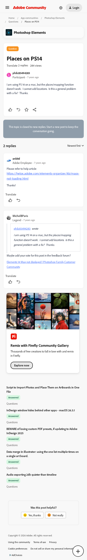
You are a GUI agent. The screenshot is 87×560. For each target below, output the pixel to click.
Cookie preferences (17, 548)
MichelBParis (20, 215)
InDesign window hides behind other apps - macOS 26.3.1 (40, 410)
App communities (29, 17)
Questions (13, 21)
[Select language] (61, 7)
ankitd (16, 158)
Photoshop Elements (55, 17)
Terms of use (39, 542)
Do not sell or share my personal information (53, 548)
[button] (7, 9)
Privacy (53, 542)
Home (11, 17)
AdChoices (17, 555)
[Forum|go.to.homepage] (29, 7)
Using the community (19, 542)
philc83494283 (21, 73)
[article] (43, 180)
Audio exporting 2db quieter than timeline (31, 474)
